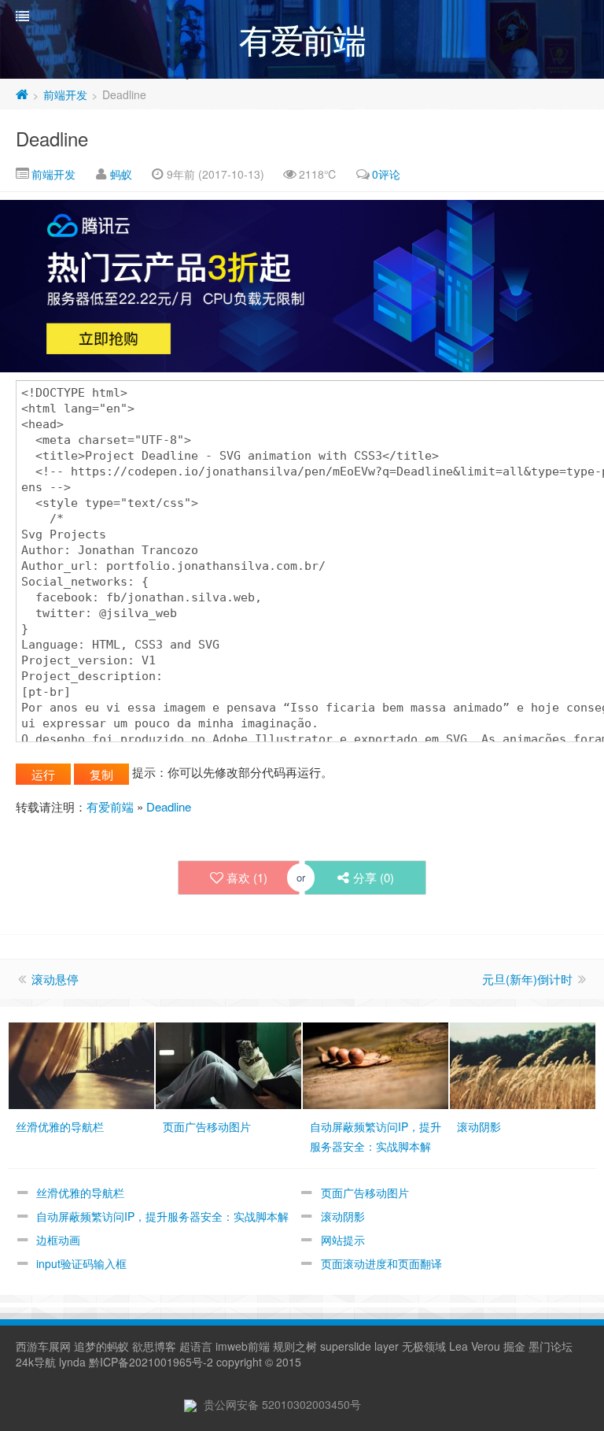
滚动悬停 (55, 979)
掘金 (514, 1346)
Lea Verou (474, 1346)
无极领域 (424, 1346)
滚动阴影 (343, 1216)
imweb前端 (242, 1346)
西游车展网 (43, 1346)
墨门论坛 (550, 1346)
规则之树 (295, 1346)
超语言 (195, 1346)
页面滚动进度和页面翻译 (381, 1263)
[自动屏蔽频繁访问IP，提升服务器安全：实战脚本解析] (375, 1063)
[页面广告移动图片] (228, 1063)
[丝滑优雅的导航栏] (81, 1063)
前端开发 (65, 94)
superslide (345, 1346)
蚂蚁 (121, 174)
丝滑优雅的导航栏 (80, 1192)
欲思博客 (154, 1346)
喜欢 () (246, 877)
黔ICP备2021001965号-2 (151, 1362)
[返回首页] (22, 94)
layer (386, 1346)
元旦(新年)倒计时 (527, 979)
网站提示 (343, 1240)
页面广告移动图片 (365, 1192)
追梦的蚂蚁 (101, 1346)
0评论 (386, 174)
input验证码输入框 (81, 1263)
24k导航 (36, 1362)
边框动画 (58, 1240)
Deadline (52, 138)
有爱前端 (110, 806)
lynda (72, 1362)
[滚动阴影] (522, 1063)
